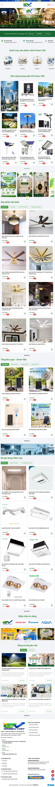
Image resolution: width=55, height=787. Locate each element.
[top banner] (27, 1)
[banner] (8, 184)
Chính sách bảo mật (34, 727)
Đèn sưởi (4, 463)
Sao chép (47, 33)
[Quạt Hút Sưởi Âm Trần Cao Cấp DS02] (14, 514)
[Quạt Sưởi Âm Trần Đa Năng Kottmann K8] (41, 514)
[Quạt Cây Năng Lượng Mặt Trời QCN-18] (14, 379)
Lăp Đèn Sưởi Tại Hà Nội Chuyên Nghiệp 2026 (40, 668)
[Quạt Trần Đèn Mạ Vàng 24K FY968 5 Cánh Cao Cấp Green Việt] (14, 258)
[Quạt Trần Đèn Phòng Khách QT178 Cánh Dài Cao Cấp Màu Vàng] (41, 258)
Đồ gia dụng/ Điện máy (11, 458)
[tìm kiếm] (53, 4)
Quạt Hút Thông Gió (36, 207)
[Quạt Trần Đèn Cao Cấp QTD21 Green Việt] (41, 222)
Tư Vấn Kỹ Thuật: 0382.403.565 (9, 773)
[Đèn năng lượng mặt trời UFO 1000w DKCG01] (45, 89)
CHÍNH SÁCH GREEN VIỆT (34, 722)
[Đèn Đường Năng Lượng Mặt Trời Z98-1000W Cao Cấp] (45, 120)
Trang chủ (4, 760)
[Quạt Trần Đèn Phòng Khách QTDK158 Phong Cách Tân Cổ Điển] (41, 294)
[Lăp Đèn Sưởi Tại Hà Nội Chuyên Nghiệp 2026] (41, 660)
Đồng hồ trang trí (14, 463)
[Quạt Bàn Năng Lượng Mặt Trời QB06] (41, 415)
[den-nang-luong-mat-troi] (27, 18)
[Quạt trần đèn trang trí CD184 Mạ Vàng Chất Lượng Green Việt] (14, 294)
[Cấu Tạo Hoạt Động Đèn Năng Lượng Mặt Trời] (41, 691)
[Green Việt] (27, 5)
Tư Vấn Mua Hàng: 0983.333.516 (10, 771)
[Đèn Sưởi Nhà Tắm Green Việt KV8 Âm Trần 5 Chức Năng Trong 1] (14, 478)
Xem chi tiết (21, 680)
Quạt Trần (4, 207)
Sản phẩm (4, 766)
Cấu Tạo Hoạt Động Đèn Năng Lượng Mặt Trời (40, 699)
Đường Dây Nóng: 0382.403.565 (9, 779)
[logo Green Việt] (14, 726)
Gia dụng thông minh (27, 463)
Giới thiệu (4, 763)
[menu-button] (2, 5)
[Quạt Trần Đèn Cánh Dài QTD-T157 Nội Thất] (14, 330)
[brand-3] (34, 622)
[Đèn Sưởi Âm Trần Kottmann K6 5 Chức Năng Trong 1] (14, 550)
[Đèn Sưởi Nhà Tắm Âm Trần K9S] (41, 586)
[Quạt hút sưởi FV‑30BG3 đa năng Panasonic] (41, 550)
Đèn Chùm (13, 207)
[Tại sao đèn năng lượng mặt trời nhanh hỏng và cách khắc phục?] (14, 660)
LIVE (50, 4)
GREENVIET (36, 785)
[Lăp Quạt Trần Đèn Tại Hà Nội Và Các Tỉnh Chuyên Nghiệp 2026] (14, 691)
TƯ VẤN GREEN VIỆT (6, 758)
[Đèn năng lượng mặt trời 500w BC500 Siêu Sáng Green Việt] (9, 147)
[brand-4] (47, 622)
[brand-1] (7, 622)
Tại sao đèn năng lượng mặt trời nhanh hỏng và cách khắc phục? (13, 669)
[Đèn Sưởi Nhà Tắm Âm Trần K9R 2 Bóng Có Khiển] (14, 586)
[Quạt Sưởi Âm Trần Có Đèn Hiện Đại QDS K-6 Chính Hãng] (41, 478)
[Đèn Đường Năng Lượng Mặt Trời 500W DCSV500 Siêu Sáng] (27, 147)
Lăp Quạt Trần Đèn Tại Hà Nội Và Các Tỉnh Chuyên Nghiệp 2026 (14, 700)
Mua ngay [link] (31, 33)
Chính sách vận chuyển (34, 735)
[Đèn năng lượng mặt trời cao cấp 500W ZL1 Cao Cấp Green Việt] (27, 89)
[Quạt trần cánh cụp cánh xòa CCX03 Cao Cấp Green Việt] (14, 222)
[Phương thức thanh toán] (41, 777)
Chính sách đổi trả (33, 730)
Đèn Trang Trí (35, 364)
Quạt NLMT (5, 364)
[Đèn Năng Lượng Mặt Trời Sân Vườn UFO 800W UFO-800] (9, 120)
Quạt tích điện (25, 364)
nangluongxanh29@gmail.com (9, 754)
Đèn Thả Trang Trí (23, 207)
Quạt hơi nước (14, 364)
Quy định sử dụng (33, 732)
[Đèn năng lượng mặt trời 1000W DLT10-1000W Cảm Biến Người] (45, 147)
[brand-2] (20, 622)
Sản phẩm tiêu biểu (10, 202)
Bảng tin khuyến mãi (27, 645)
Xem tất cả (26, 168)
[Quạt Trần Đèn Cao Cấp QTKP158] (41, 330)
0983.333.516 (5, 746)
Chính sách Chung (33, 724)
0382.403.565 (5, 750)
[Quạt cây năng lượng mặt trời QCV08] (14, 415)
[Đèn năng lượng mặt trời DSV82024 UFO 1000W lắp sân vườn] (27, 120)
